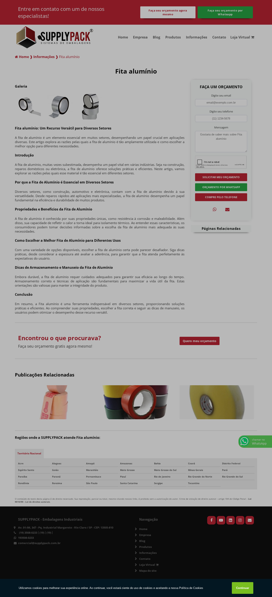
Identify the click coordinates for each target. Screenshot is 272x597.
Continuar (242, 588)
